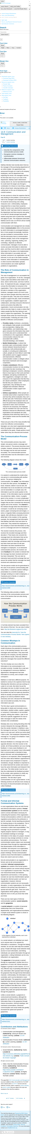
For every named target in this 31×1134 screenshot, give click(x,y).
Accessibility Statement (12, 1126)
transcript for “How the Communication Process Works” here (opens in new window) (15, 634)
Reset (2, 45)
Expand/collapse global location (29, 128)
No (9, 1107)
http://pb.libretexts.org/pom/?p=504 (15, 629)
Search (3, 1132)
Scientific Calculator (8, 87)
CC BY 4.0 (15, 1083)
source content (6, 1087)
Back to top (3, 1093)
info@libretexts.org (12, 1127)
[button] (5, 99)
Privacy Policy (16, 1124)
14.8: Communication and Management (19, 1080)
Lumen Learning (10, 142)
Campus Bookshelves (20, 128)
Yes (4, 1107)
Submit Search (4, 34)
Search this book (4, 29)
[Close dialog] (1, 115)
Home (8, 128)
